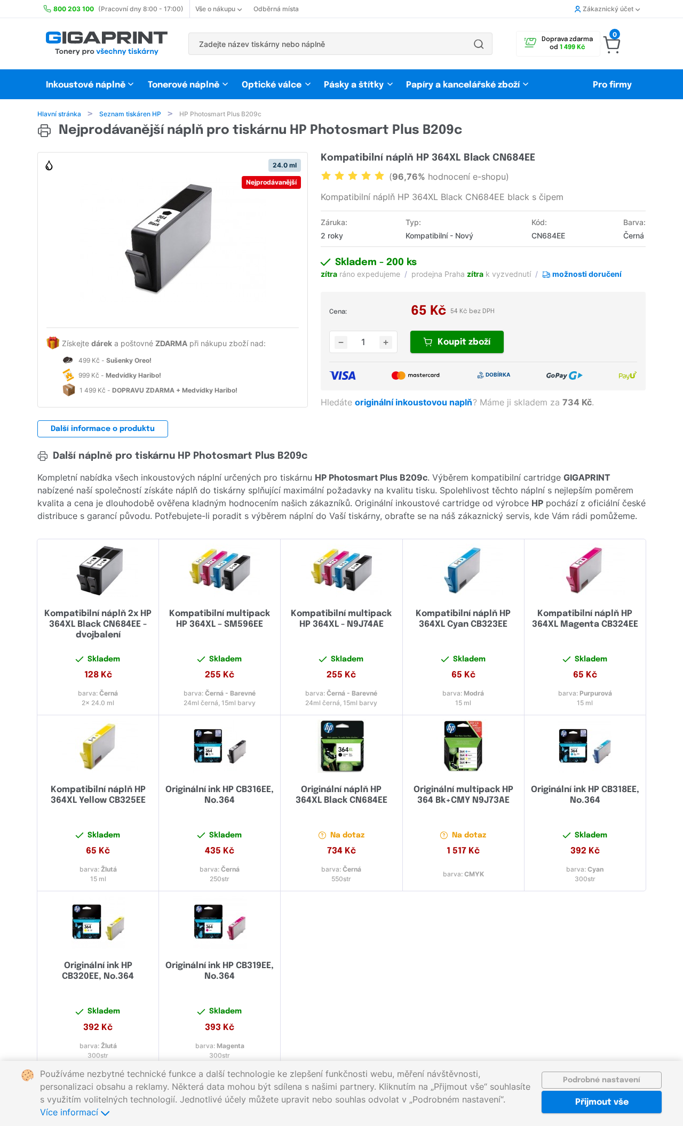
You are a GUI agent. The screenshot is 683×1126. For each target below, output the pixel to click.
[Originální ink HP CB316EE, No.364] (219, 746)
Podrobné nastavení (601, 1080)
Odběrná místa (276, 9)
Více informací (70, 1112)
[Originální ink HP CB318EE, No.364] (585, 746)
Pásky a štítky (354, 85)
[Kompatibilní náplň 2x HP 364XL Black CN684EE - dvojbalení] (98, 570)
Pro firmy (612, 85)
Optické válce (271, 85)
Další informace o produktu (103, 429)
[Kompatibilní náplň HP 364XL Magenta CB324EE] (585, 570)
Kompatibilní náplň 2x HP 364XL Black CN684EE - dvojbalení (98, 624)
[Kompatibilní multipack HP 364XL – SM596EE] (219, 570)
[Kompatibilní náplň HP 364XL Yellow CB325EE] (98, 746)
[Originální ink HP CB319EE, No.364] (219, 922)
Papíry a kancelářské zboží (464, 85)
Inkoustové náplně (85, 85)
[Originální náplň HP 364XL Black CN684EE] (341, 746)
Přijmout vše (602, 1102)
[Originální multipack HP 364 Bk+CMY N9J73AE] (463, 746)
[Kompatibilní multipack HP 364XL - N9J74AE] (341, 570)
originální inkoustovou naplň (414, 402)
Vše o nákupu (215, 9)
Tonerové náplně (183, 85)
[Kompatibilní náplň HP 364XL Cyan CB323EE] (463, 570)
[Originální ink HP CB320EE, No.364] (98, 922)
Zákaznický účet (608, 9)
